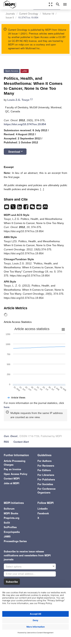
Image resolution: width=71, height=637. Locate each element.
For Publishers (46, 479)
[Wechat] (33, 207)
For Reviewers (45, 465)
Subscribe (12, 581)
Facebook (43, 513)
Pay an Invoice (12, 469)
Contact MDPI (12, 478)
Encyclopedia (12, 532)
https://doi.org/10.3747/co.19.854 (25, 124)
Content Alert (21, 441)
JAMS (7, 536)
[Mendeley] (45, 207)
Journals (10, 13)
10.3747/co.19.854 (28, 17)
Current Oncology (28, 13)
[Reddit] (39, 207)
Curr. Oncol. (11, 436)
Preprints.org (11, 518)
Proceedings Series (15, 541)
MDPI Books (11, 513)
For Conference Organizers (46, 490)
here (6, 407)
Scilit (7, 522)
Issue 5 (10, 17)
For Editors (44, 470)
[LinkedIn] (20, 207)
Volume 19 (48, 13)
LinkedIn (42, 508)
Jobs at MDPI (11, 483)
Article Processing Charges (14, 462)
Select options (14, 566)
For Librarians (45, 475)
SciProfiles (10, 527)
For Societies (45, 484)
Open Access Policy (15, 474)
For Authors (44, 461)
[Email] (7, 207)
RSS (6, 441)
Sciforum (9, 508)
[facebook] (26, 207)
